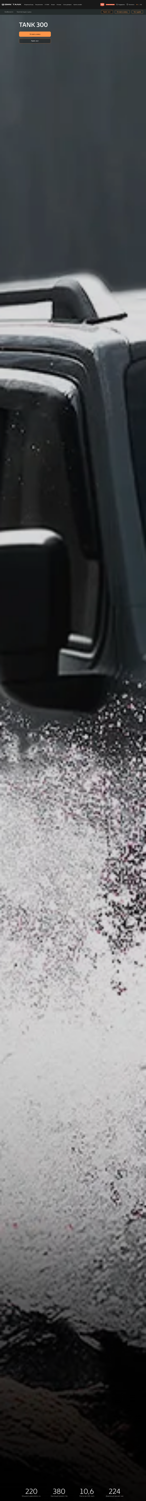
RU (137, 4)
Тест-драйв (137, 12)
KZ (141, 4)
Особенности (9, 12)
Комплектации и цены (24, 12)
